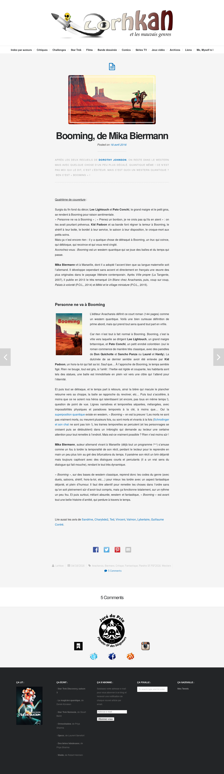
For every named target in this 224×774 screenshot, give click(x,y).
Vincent (120, 519)
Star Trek (76, 50)
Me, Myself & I (205, 50)
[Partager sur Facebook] (96, 549)
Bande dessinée (107, 50)
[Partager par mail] (128, 549)
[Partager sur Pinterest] (117, 549)
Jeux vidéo (158, 50)
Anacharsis (98, 565)
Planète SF (144, 565)
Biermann (109, 565)
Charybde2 (101, 519)
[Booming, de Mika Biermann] (112, 68)
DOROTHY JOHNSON (112, 159)
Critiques (42, 50)
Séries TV (141, 50)
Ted (112, 519)
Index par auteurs (21, 50)
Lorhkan (59, 565)
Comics (126, 50)
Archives (175, 50)
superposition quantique (70, 414)
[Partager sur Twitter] (106, 549)
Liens (188, 50)
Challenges (59, 50)
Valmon (131, 519)
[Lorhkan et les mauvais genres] (112, 35)
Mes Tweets (183, 688)
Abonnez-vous (105, 719)
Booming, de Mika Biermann (112, 135)
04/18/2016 (78, 565)
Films (89, 50)
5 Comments (114, 571)
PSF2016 (156, 565)
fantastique (131, 565)
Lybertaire (143, 519)
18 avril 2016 (118, 145)
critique (120, 565)
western (166, 565)
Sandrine (87, 519)
